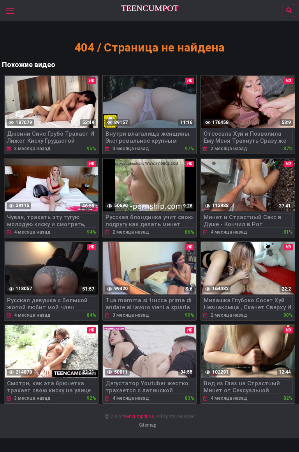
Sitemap (147, 425)
